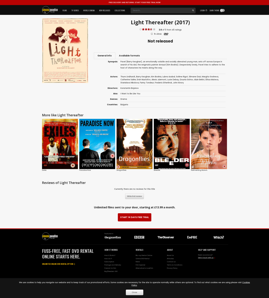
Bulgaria (124, 104)
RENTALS (139, 249)
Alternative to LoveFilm (144, 268)
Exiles (44, 170)
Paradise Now (85, 170)
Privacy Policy (172, 268)
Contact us (171, 262)
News (138, 262)
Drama (123, 99)
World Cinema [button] (89, 10)
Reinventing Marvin (199, 170)
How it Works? (109, 255)
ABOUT (170, 249)
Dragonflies (121, 170)
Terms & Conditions (174, 265)
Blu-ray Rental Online (144, 255)
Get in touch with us (206, 257)
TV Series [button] (75, 10)
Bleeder (157, 170)
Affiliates (170, 258)
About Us (170, 255)
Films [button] (64, 10)
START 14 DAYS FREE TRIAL (134, 217)
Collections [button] (120, 10)
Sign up (60, 161)
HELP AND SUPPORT (207, 249)
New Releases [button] (104, 10)
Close (134, 292)
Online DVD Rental (142, 258)
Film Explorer (140, 265)
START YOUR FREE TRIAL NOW (134, 2)
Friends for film (110, 268)
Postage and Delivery (112, 265)
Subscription (109, 262)
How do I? (108, 258)
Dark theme (214, 10)
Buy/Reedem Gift (111, 271)
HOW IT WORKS (111, 249)
